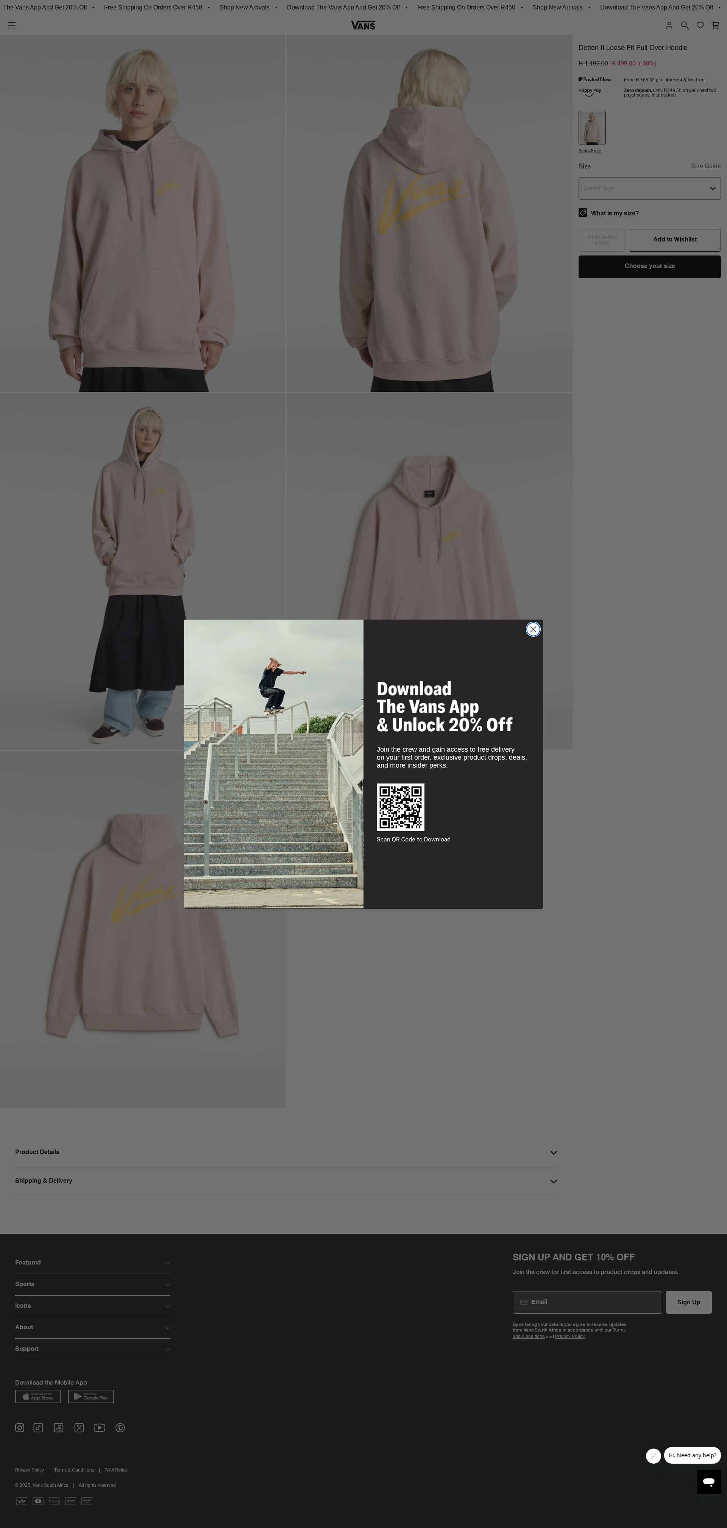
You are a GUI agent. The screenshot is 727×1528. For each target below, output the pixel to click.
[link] (445, 706)
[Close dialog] (533, 629)
